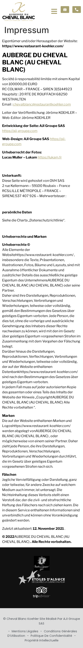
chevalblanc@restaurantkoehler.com (42, 104)
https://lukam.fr (50, 157)
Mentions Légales (25, 631)
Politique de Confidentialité (52, 636)
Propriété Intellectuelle (42, 640)
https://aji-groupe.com (19, 131)
